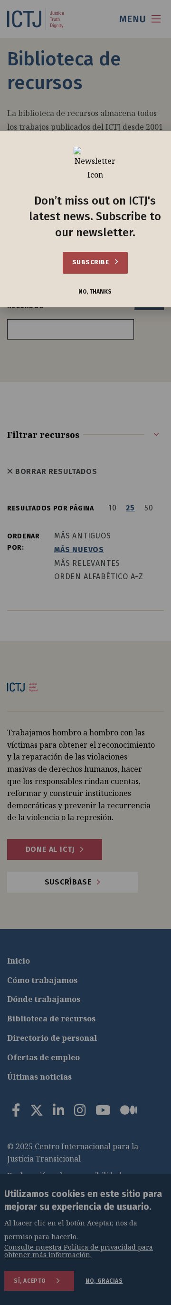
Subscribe (91, 262)
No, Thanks (95, 292)
